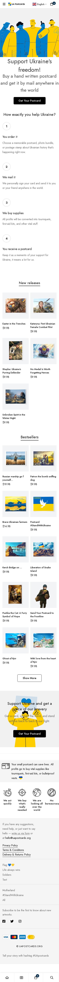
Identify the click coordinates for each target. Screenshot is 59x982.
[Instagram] (20, 921)
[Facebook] (3, 921)
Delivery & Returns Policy (16, 854)
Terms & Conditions (13, 850)
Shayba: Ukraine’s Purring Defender (11, 371)
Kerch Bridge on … (12, 567)
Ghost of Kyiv (9, 658)
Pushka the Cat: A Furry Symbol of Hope (14, 614)
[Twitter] (12, 921)
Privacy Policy (10, 845)
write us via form (21, 833)
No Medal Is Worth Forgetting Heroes (40, 371)
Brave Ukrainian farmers (14, 522)
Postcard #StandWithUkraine (40, 523)
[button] (29, 678)
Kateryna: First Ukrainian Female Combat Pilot (42, 325)
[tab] (29, 283)
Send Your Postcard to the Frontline (42, 614)
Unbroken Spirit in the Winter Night (13, 416)
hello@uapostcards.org (18, 838)
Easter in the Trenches (13, 323)
